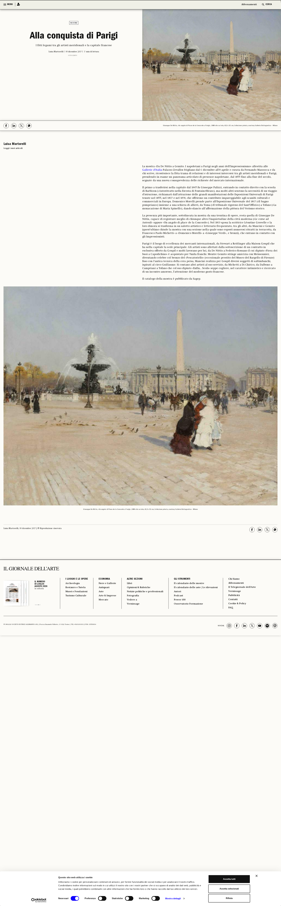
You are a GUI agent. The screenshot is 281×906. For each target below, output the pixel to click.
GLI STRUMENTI (182, 579)
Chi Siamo (234, 579)
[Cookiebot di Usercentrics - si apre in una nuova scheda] (39, 900)
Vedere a (132, 600)
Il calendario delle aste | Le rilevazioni (196, 587)
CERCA (268, 4)
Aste (101, 591)
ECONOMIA (104, 579)
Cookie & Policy (237, 603)
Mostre (73, 23)
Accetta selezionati (229, 888)
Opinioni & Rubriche (138, 587)
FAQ (230, 608)
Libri (129, 583)
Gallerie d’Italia (152, 170)
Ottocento (72, 55)
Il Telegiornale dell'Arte (242, 587)
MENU (10, 4)
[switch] (102, 898)
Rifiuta (229, 898)
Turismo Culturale (75, 596)
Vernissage (133, 604)
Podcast (178, 596)
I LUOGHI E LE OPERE (76, 579)
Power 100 (180, 600)
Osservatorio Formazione (188, 604)
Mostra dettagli (173, 898)
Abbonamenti (249, 4)
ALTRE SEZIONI (135, 579)
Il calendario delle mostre (189, 583)
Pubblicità (234, 595)
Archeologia (72, 583)
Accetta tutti (229, 879)
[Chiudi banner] (257, 876)
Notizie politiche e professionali (145, 591)
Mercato (103, 600)
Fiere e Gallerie (107, 583)
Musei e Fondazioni (76, 591)
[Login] (17, 4)
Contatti (233, 599)
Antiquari (104, 587)
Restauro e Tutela (75, 587)
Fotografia (133, 596)
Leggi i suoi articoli (13, 148)
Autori (177, 591)
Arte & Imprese (107, 596)
